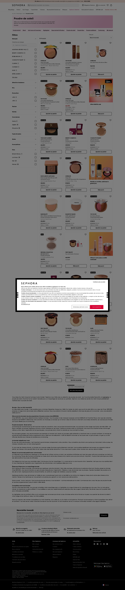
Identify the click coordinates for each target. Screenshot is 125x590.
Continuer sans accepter (99, 281)
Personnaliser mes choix (80, 307)
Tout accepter (96, 307)
